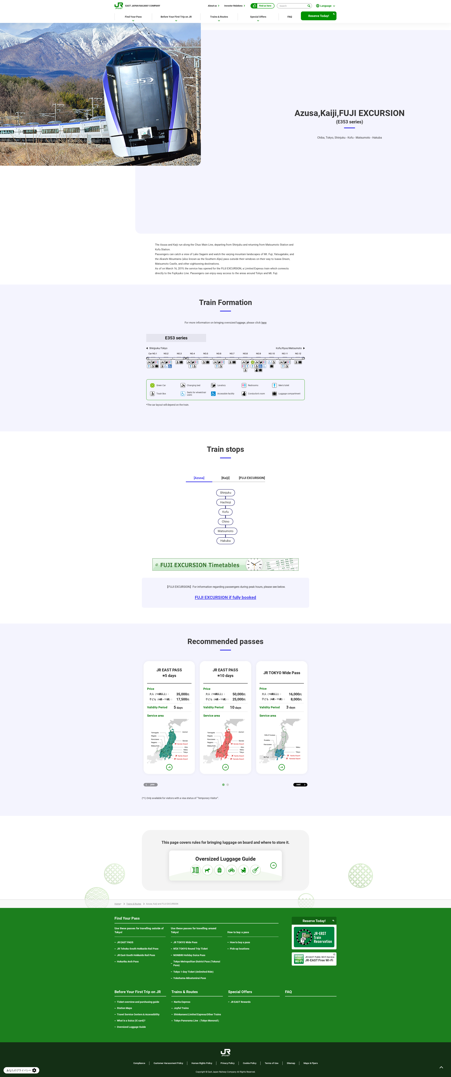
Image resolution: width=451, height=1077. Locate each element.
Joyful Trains (181, 1008)
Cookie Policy (249, 1063)
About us (212, 6)
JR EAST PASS (125, 942)
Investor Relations (233, 6)
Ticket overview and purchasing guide (138, 1001)
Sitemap (291, 1063)
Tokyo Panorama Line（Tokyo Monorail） (198, 1021)
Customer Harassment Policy (168, 1063)
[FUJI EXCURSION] (252, 478)
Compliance (139, 1063)
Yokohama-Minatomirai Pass (189, 978)
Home (117, 904)
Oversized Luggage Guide (131, 1027)
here (264, 322)
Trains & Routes (133, 904)
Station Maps (124, 1008)
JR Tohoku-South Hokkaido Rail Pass (137, 948)
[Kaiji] (225, 478)
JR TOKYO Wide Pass (185, 942)
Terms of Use (271, 1063)
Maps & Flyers (311, 1063)
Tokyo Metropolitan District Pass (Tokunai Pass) (196, 963)
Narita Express (182, 1001)
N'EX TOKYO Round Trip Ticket (190, 948)
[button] (223, 784)
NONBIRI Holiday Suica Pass (189, 955)
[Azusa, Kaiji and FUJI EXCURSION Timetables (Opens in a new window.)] (225, 564)
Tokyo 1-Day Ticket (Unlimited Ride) (193, 971)
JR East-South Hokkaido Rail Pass (136, 955)
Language (326, 5)
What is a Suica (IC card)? (131, 1020)
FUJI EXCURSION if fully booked (225, 597)
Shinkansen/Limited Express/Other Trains (197, 1014)
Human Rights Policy (201, 1063)
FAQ (290, 16)
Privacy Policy (227, 1063)
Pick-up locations (239, 948)
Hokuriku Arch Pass (128, 961)
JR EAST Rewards (241, 1001)
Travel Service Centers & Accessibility (138, 1014)
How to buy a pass (240, 942)
